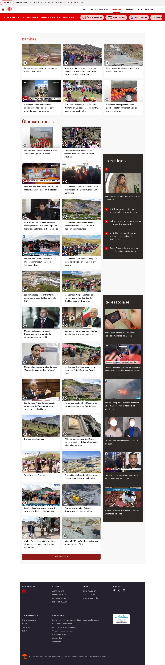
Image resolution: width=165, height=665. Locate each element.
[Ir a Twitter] (120, 590)
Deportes (26, 627)
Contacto (56, 642)
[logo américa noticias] (9, 9)
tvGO (84, 9)
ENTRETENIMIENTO (99, 9)
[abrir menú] (4, 9)
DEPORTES (129, 9)
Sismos (36, 2)
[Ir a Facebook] (115, 590)
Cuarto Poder (89, 595)
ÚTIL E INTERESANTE (147, 9)
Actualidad (58, 591)
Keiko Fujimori (22, 2)
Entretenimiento (29, 620)
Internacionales (60, 598)
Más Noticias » (61, 557)
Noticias (25, 624)
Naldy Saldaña (78, 2)
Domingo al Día (90, 598)
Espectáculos (59, 595)
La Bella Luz (60, 2)
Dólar (47, 2)
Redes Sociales (59, 602)
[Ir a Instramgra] (124, 590)
